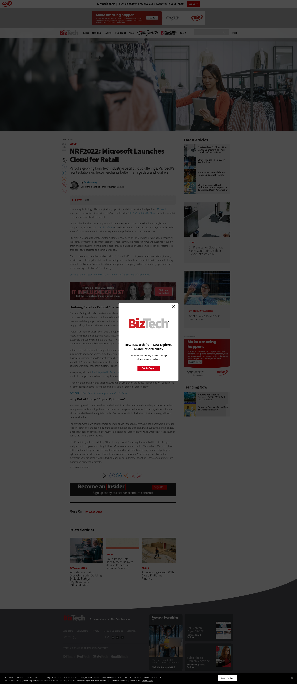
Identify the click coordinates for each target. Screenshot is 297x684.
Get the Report (148, 368)
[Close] (292, 678)
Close (173, 306)
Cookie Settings (227, 678)
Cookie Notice (147, 680)
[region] (148, 678)
